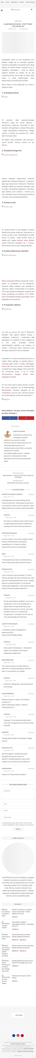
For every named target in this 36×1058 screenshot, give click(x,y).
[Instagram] (18, 1035)
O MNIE (7, 2)
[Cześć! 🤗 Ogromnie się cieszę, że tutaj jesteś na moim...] (4, 1010)
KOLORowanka (8, 693)
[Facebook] (15, 5)
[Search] (34, 10)
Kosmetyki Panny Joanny (12, 494)
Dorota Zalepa (19, 431)
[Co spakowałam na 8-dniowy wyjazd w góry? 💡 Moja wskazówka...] (13, 1010)
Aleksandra (6, 768)
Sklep (2, 2)
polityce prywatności (29, 1048)
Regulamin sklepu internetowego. (26, 1051)
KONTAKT (21, 2)
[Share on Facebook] (10, 418)
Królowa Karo (8, 660)
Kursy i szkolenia (30, 2)
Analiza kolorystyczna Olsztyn (18, 1044)
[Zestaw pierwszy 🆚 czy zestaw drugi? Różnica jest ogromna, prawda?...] (4, 1019)
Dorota (7, 515)
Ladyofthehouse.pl (10, 624)
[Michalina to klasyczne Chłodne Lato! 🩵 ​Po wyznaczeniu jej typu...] (22, 1019)
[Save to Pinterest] (26, 418)
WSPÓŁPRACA (14, 2)
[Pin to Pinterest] (25, 426)
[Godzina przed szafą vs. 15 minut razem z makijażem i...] (22, 1010)
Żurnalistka (7, 569)
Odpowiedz (31, 494)
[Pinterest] (20, 5)
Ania (4, 554)
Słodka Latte (7, 748)
